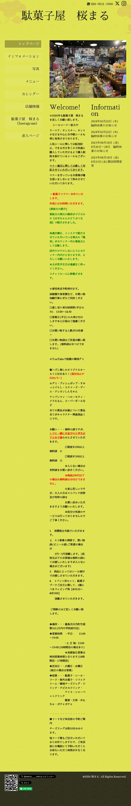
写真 (35, 69)
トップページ (28, 44)
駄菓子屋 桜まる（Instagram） (25, 121)
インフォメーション (23, 56)
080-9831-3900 (102, 4)
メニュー (32, 81)
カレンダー (30, 94)
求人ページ (30, 136)
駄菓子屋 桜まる (65, 15)
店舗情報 (32, 106)
